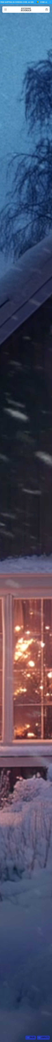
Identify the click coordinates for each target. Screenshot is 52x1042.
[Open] (5, 9)
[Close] (49, 2)
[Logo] (26, 9)
